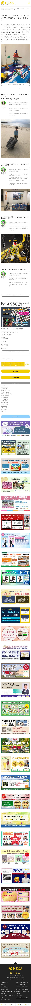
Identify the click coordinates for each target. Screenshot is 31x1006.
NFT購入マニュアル (5, 392)
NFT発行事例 (10, 359)
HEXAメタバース (5, 407)
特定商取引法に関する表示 (22, 982)
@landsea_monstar (13, 32)
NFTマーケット (4, 404)
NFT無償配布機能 (5, 395)
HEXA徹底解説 (4, 399)
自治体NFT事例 (4, 402)
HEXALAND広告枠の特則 (21, 987)
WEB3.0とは (4, 406)
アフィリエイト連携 (20, 984)
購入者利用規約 (4, 989)
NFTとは (3, 385)
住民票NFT (3, 411)
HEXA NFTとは (4, 387)
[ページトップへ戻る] (15, 964)
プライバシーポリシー (6, 999)
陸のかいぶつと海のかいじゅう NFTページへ (15, 84)
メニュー (28, 2)
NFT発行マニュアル (5, 390)
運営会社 (3, 984)
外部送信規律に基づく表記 (22, 998)
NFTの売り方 (4, 388)
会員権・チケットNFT (6, 394)
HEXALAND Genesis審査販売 (22, 989)
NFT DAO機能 (4, 397)
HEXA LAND (4, 409)
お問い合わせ (15, 416)
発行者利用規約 (4, 987)
